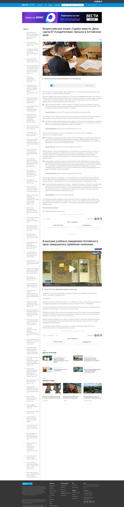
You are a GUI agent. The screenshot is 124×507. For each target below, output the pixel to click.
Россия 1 (65, 5)
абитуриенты (51, 335)
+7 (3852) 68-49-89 (88, 495)
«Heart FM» (74, 498)
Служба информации (53, 74)
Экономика (52, 495)
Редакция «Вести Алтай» (53, 284)
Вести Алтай (93, 284)
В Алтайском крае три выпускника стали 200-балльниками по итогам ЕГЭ (91, 359)
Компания (57, 5)
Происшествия (52, 491)
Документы (63, 495)
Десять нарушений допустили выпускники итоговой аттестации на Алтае (92, 371)
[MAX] (101, 1)
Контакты (63, 489)
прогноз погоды (88, 400)
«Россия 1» (74, 485)
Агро (50, 497)
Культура (51, 499)
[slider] (54, 85)
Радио (50, 5)
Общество (72, 74)
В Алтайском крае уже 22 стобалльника (60, 370)
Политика (51, 493)
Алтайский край (93, 74)
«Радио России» (76, 492)
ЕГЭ (56, 335)
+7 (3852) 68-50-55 (88, 492)
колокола (45, 400)
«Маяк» (74, 494)
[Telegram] (99, 1)
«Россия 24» (75, 487)
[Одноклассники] (97, 1)
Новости (40, 5)
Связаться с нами (92, 5)
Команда (63, 487)
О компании (63, 485)
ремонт (65, 400)
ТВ (45, 5)
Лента (25, 29)
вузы (44, 335)
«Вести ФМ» (75, 496)
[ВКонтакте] (95, 1)
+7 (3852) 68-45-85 (88, 493)
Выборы (80, 5)
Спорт (50, 503)
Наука (50, 501)
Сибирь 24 (73, 5)
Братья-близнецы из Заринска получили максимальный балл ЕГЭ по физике (61, 360)
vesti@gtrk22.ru (87, 499)
